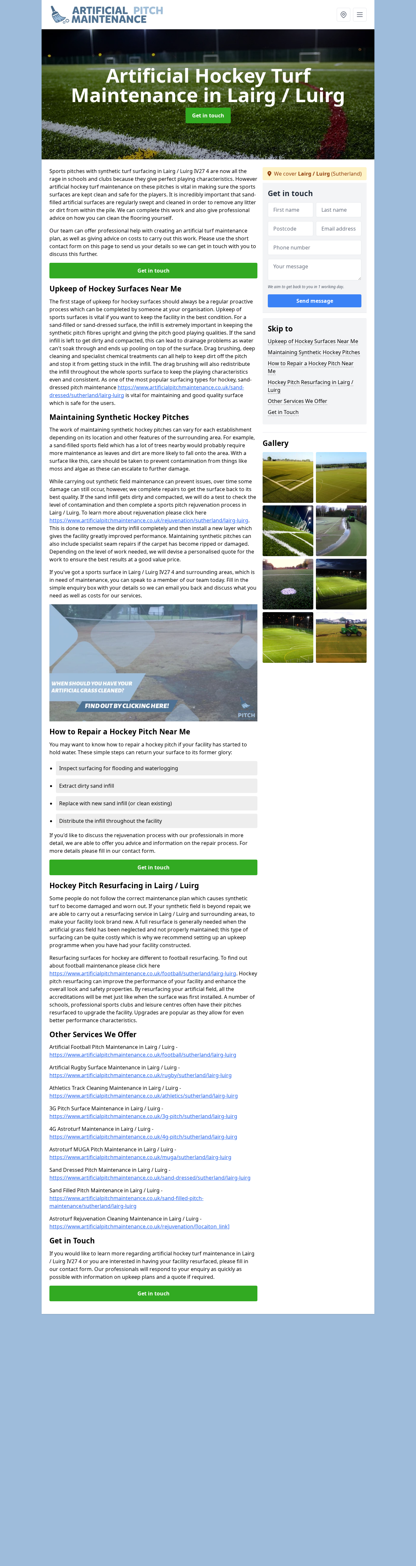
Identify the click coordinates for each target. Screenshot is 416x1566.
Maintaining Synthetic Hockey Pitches (314, 352)
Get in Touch (283, 412)
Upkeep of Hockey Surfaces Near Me (313, 341)
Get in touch (208, 115)
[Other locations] (343, 14)
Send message (314, 300)
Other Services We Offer (297, 401)
